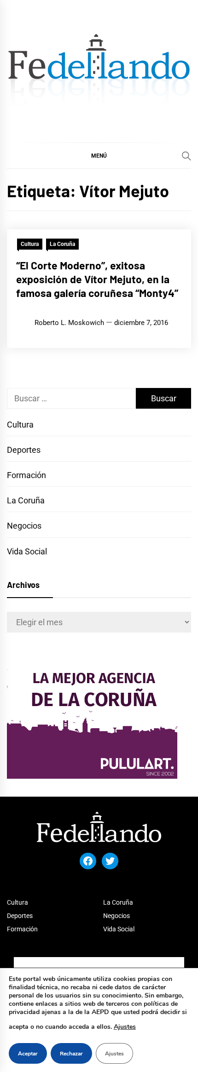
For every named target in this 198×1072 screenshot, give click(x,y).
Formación (26, 475)
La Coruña (62, 244)
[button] (99, 155)
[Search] (186, 156)
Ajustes (125, 1026)
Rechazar (71, 1053)
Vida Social (27, 551)
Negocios (24, 525)
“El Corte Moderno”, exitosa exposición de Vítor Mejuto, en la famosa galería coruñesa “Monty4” (97, 279)
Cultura (30, 244)
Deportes (24, 450)
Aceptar (28, 1053)
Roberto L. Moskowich (69, 323)
